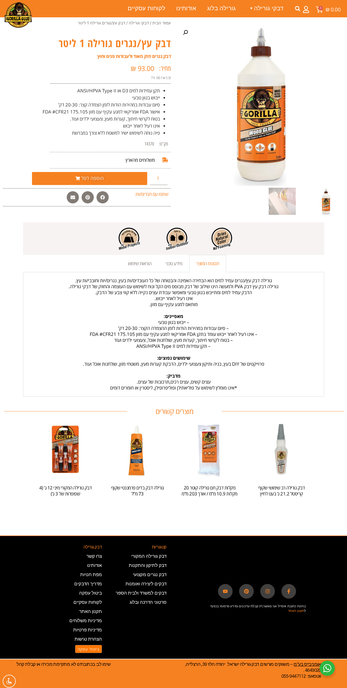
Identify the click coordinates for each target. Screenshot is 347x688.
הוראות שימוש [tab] (140, 263)
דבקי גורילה (139, 23)
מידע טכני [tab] (174, 263)
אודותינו (186, 8)
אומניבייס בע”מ (307, 664)
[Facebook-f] (288, 591)
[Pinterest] (246, 591)
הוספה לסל (281, 509)
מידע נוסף (65, 509)
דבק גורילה (92, 547)
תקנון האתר (296, 611)
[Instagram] (267, 591)
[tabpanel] (173, 334)
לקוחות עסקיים (146, 8)
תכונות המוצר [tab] (207, 263)
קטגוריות (159, 547)
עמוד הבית (161, 23)
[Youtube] (225, 591)
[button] (298, 8)
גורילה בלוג (221, 8)
